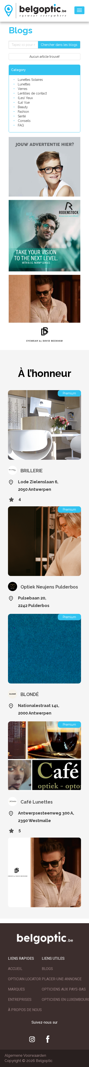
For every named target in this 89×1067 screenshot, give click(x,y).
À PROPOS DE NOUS (25, 1010)
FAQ (21, 125)
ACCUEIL (15, 969)
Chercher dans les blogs (59, 45)
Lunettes (24, 84)
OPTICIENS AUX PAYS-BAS (64, 989)
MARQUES (16, 989)
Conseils (24, 121)
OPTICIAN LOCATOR (24, 979)
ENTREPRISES (19, 999)
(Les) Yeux (25, 98)
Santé (22, 116)
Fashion (23, 111)
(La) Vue (24, 102)
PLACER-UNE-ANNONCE (61, 979)
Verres (22, 89)
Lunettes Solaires (30, 79)
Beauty (23, 107)
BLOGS (47, 969)
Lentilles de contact (32, 93)
